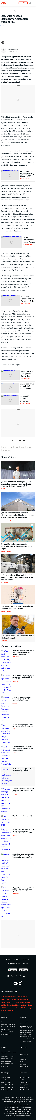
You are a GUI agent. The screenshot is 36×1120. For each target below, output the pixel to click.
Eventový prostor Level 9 (15, 1008)
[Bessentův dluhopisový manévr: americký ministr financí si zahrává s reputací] (18, 532)
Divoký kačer (4, 1066)
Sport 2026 (23, 1047)
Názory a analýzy (11, 11)
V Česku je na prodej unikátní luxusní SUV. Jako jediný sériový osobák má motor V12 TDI (22, 699)
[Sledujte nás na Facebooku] (16, 976)
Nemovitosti (10, 1002)
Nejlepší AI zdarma (6, 1082)
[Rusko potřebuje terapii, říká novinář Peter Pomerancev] (10, 388)
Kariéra (25, 963)
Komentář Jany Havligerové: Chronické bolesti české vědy (27, 373)
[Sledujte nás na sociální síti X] (12, 976)
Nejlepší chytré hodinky (7, 1085)
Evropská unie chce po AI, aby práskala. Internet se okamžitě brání (17, 607)
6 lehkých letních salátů (26, 1041)
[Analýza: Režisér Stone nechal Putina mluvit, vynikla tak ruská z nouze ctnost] (11, 242)
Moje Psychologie (6, 996)
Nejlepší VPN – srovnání (7, 1087)
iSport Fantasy (11, 999)
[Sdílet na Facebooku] (12, 440)
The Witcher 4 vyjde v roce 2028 (22, 816)
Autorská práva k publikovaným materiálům (17, 1105)
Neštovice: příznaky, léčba (8, 1024)
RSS (19, 963)
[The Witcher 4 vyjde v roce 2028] (6, 820)
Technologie (5, 1073)
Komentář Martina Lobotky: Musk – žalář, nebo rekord (27, 173)
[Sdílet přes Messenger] (20, 440)
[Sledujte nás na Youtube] (23, 976)
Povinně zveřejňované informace (21, 1115)
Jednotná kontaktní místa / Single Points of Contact (17, 1113)
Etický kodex (9, 1115)
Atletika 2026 (23, 1064)
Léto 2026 (23, 1017)
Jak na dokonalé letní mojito (27, 1039)
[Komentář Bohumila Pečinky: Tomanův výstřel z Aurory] (10, 400)
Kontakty (8, 960)
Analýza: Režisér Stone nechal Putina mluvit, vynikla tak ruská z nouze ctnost (28, 239)
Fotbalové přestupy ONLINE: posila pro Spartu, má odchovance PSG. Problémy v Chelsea (23, 790)
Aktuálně (4, 1017)
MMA (21, 1052)
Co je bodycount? (5, 1034)
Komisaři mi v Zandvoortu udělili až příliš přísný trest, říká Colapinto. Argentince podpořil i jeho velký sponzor (23, 856)
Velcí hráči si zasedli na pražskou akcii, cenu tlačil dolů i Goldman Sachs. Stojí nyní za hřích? (17, 577)
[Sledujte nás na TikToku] (27, 976)
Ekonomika (23, 1073)
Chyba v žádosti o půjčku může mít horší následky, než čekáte (23, 770)
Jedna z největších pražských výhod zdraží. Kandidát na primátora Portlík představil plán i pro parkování (16, 484)
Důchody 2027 (24, 1085)
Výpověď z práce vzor (6, 1063)
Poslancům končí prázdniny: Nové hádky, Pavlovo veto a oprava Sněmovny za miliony (23, 652)
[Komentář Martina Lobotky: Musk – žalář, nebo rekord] (10, 175)
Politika (3, 1047)
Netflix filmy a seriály (6, 1090)
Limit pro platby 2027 (25, 1082)
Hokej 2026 (23, 1057)
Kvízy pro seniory (5, 1029)
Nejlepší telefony (5, 1080)
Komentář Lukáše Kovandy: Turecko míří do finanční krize (28, 298)
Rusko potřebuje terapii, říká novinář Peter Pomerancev (27, 386)
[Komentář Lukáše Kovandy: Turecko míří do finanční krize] (10, 300)
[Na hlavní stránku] (3, 2)
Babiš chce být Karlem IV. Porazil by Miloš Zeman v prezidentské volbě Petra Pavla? (23, 677)
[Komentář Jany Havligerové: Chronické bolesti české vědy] (10, 375)
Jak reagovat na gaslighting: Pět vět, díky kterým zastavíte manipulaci (23, 725)
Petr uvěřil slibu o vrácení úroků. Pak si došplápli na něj (18, 637)
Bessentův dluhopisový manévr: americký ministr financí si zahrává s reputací (16, 546)
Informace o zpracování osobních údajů (15, 1109)
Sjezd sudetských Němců (7, 1056)
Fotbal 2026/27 (24, 1054)
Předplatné (11, 963)
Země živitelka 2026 (25, 1090)
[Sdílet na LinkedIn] (23, 440)
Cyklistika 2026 (24, 1067)
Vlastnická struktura (23, 1111)
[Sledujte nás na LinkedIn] (8, 976)
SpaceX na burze (5, 1077)
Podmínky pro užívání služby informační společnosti (17, 1107)
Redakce (17, 960)
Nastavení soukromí (11, 1111)
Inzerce (25, 960)
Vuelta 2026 (11, 1011)
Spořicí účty (23, 1080)
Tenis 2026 (23, 1059)
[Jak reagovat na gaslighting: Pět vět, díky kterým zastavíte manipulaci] (6, 734)
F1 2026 (22, 1062)
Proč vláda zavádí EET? (7, 1058)
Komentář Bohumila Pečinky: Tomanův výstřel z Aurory (27, 398)
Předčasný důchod (25, 1077)
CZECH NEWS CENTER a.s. (24, 1097)
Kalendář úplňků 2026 (7, 1032)
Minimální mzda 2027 (25, 1087)
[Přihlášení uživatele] (30, 3)
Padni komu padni (6, 1061)
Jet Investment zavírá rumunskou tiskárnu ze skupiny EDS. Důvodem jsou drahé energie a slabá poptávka (17, 515)
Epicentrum (4, 1022)
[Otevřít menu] (33, 3)
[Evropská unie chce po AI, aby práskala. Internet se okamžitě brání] (18, 594)
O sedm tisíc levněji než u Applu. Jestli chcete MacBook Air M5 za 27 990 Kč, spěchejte (23, 748)
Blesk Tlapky (17, 996)
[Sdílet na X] (16, 440)
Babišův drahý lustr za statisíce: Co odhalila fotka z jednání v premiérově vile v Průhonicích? (23, 831)
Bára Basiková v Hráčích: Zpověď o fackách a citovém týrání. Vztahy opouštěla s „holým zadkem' (23, 889)
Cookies (28, 1109)
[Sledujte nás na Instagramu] (20, 976)
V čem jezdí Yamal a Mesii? (8, 1027)
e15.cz (3, 11)
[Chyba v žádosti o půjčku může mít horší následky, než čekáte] (7, 776)
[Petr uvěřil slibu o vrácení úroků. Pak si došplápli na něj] (18, 624)
